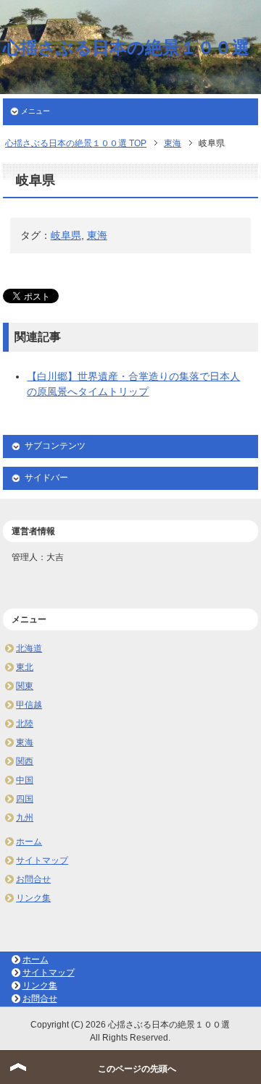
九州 (24, 818)
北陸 (24, 724)
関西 (24, 761)
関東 (24, 686)
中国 (24, 780)
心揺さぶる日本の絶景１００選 (126, 47)
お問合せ (33, 879)
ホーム (29, 842)
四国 (24, 799)
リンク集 (33, 898)
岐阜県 (66, 235)
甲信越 (29, 705)
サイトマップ (42, 860)
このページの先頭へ (137, 1069)
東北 (24, 667)
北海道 (29, 648)
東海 (97, 235)
